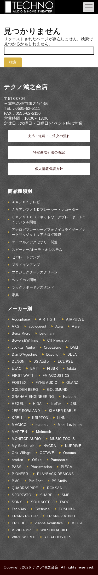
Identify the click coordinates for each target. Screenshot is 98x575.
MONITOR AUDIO (26, 439)
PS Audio (59, 481)
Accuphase (21, 319)
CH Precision (58, 340)
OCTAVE (47, 453)
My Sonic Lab (23, 446)
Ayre (75, 326)
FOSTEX (19, 383)
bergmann (47, 333)
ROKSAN (54, 488)
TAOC (64, 502)
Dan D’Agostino (24, 354)
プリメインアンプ (26, 265)
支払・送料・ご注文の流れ (49, 136)
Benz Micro (21, 333)
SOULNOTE (41, 502)
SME (66, 495)
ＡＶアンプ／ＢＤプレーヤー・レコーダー (45, 210)
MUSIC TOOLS (62, 439)
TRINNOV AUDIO (61, 516)
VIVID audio (22, 530)
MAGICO (19, 425)
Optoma (69, 453)
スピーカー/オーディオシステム (37, 250)
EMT (34, 368)
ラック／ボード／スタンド (33, 287)
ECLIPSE (65, 361)
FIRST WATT (22, 376)
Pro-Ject (36, 481)
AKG (16, 326)
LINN (61, 418)
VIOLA (77, 523)
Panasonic (59, 460)
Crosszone (52, 347)
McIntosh (43, 432)
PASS (16, 467)
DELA (72, 354)
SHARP (46, 495)
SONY (17, 502)
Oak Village (21, 453)
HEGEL (18, 404)
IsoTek (56, 404)
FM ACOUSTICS (56, 376)
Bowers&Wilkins (25, 340)
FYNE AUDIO (46, 383)
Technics (42, 509)
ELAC (16, 368)
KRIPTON (40, 418)
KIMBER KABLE (62, 411)
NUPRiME (73, 446)
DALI (74, 347)
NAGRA (49, 446)
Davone (52, 354)
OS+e (37, 460)
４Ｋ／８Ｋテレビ (26, 202)
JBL (74, 404)
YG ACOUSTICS (58, 537)
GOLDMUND (57, 390)
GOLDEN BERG (25, 390)
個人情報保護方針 (49, 169)
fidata (71, 368)
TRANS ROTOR (25, 516)
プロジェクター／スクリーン (35, 272)
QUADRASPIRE (25, 488)
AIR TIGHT (48, 319)
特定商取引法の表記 (49, 152)
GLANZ (72, 383)
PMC (16, 481)
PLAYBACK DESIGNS (55, 474)
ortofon (17, 460)
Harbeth (69, 397)
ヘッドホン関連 (24, 280)
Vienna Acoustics (48, 523)
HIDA (37, 404)
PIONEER (20, 474)
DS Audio (41, 361)
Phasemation (41, 467)
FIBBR (52, 368)
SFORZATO (21, 495)
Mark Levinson (70, 425)
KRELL (17, 418)
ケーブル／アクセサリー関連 (35, 242)
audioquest (37, 326)
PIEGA (66, 467)
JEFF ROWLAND (26, 411)
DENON (18, 361)
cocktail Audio (23, 347)
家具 (15, 295)
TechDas (19, 509)
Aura (59, 326)
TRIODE (18, 523)
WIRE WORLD (23, 537)
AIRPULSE (75, 319)
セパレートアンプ (26, 257)
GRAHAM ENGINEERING (33, 397)
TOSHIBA (67, 509)
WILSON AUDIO (54, 530)
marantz (42, 425)
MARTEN (19, 432)
